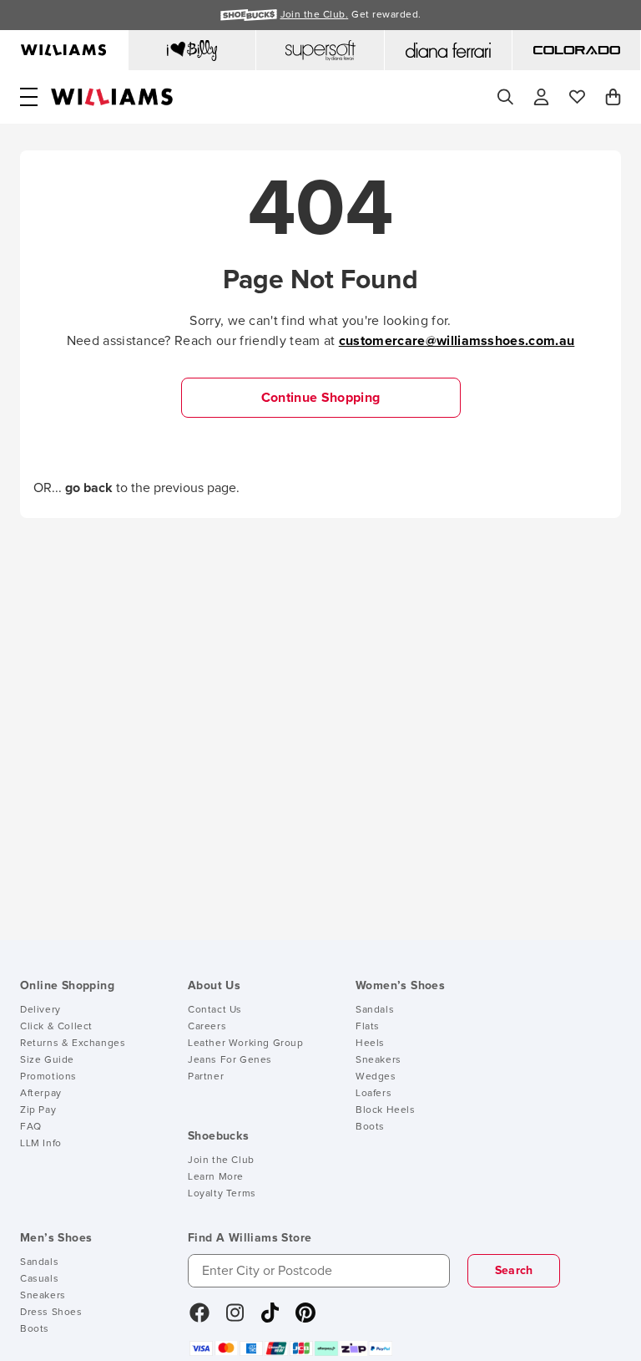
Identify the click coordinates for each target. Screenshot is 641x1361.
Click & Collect (56, 1027)
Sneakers (378, 1060)
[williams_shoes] (305, 1318)
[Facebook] (199, 1318)
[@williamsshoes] (270, 1318)
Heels (370, 1044)
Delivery (40, 1010)
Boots (370, 1127)
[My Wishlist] (577, 97)
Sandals (375, 1010)
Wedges (376, 1077)
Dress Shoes (51, 1313)
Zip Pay (38, 1110)
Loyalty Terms (222, 1194)
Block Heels (386, 1110)
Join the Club (221, 1160)
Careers (207, 1027)
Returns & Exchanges (72, 1044)
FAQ (31, 1127)
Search (514, 1271)
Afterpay (41, 1094)
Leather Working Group (246, 1044)
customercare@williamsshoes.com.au (457, 341)
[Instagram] (235, 1318)
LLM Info (41, 1144)
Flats (368, 1027)
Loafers (373, 1094)
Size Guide (47, 1060)
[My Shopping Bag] (613, 97)
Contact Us (215, 1010)
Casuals (39, 1279)
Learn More (216, 1177)
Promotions (48, 1077)
